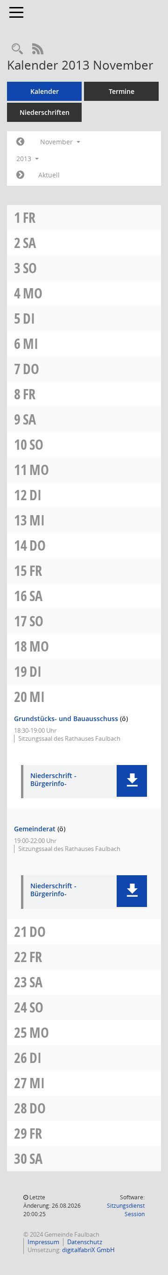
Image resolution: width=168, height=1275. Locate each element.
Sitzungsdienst (126, 1210)
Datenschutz (84, 1242)
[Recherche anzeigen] (17, 49)
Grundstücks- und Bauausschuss (66, 718)
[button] (132, 781)
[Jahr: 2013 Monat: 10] (20, 142)
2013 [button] (24, 158)
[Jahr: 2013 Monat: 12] (20, 175)
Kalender (44, 91)
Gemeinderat (35, 828)
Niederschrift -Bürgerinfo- (53, 780)
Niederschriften (45, 112)
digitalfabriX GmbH (88, 1250)
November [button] (57, 141)
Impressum (43, 1242)
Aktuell (49, 174)
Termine (121, 91)
